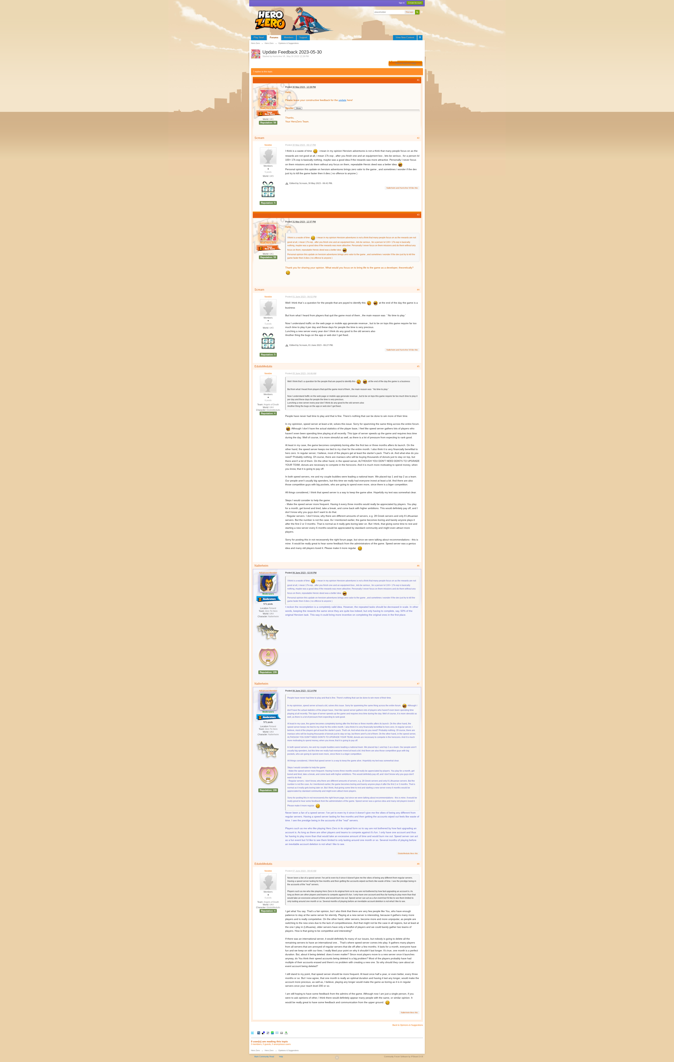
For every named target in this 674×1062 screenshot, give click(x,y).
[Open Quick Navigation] (419, 37)
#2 (418, 138)
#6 (418, 566)
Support (303, 37)
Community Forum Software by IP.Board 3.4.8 (403, 1057)
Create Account (414, 3)
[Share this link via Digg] (258, 1032)
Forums (274, 37)
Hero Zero (255, 1050)
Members (288, 37)
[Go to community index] (295, 20)
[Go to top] (337, 1058)
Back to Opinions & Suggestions (407, 1025)
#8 (418, 864)
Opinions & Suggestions (288, 1050)
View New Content (405, 37)
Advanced (421, 12)
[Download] (286, 1032)
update (342, 100)
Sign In (402, 3)
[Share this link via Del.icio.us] (263, 1032)
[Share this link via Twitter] (252, 1032)
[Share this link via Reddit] (267, 1032)
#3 (418, 215)
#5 (418, 366)
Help (281, 1057)
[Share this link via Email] (277, 1032)
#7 (418, 684)
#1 (418, 80)
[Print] (281, 1032)
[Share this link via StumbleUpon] (272, 1032)
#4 (418, 290)
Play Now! (259, 37)
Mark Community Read (264, 1057)
